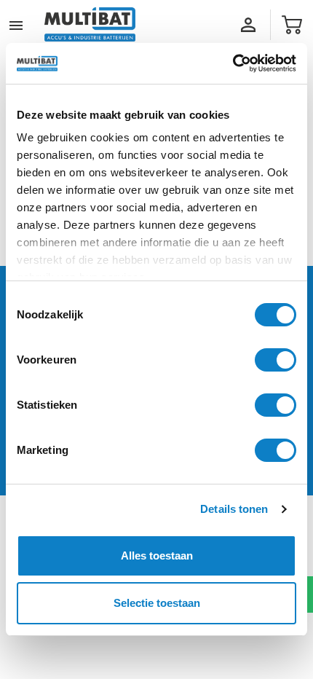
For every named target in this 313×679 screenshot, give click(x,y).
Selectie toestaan (157, 603)
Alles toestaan (157, 555)
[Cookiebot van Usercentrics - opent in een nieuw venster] (232, 63)
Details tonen (234, 509)
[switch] (275, 360)
